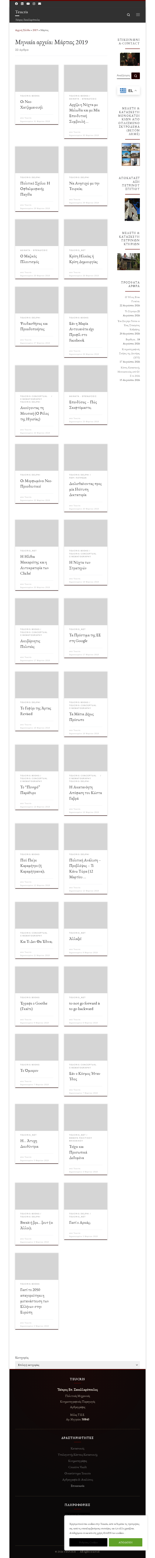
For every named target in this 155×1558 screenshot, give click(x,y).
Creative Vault (77, 1467)
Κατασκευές (77, 1448)
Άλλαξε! (75, 938)
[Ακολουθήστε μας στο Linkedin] (22, 4)
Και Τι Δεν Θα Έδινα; (36, 941)
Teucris (28, 118)
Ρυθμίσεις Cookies (88, 1542)
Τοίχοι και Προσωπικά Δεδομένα (78, 1152)
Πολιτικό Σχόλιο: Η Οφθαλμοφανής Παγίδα (35, 189)
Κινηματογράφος (77, 1461)
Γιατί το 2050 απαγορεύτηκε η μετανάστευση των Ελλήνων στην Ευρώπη (34, 1301)
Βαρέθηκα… (131, 339)
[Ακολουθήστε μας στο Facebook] (16, 4)
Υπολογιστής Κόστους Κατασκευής (78, 1454)
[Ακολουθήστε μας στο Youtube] (28, 4)
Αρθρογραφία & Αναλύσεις (77, 1479)
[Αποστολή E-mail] (39, 4)
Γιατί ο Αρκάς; (80, 1222)
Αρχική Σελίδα (22, 30)
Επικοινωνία (77, 1486)
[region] (105, 1532)
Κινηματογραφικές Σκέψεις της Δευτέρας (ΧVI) (129, 353)
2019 (35, 30)
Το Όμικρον (29, 1070)
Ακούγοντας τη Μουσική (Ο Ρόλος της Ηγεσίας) (34, 413)
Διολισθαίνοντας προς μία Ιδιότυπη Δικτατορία (85, 489)
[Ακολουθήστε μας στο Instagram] (34, 4)
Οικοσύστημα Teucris (77, 1473)
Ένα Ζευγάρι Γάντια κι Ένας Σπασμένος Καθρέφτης (129, 325)
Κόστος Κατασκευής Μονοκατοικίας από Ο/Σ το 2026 (129, 371)
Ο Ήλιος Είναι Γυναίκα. (132, 299)
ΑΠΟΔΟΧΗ (126, 1542)
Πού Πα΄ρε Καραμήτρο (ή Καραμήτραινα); (32, 865)
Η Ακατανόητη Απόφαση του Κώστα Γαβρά (85, 792)
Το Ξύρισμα (131, 311)
